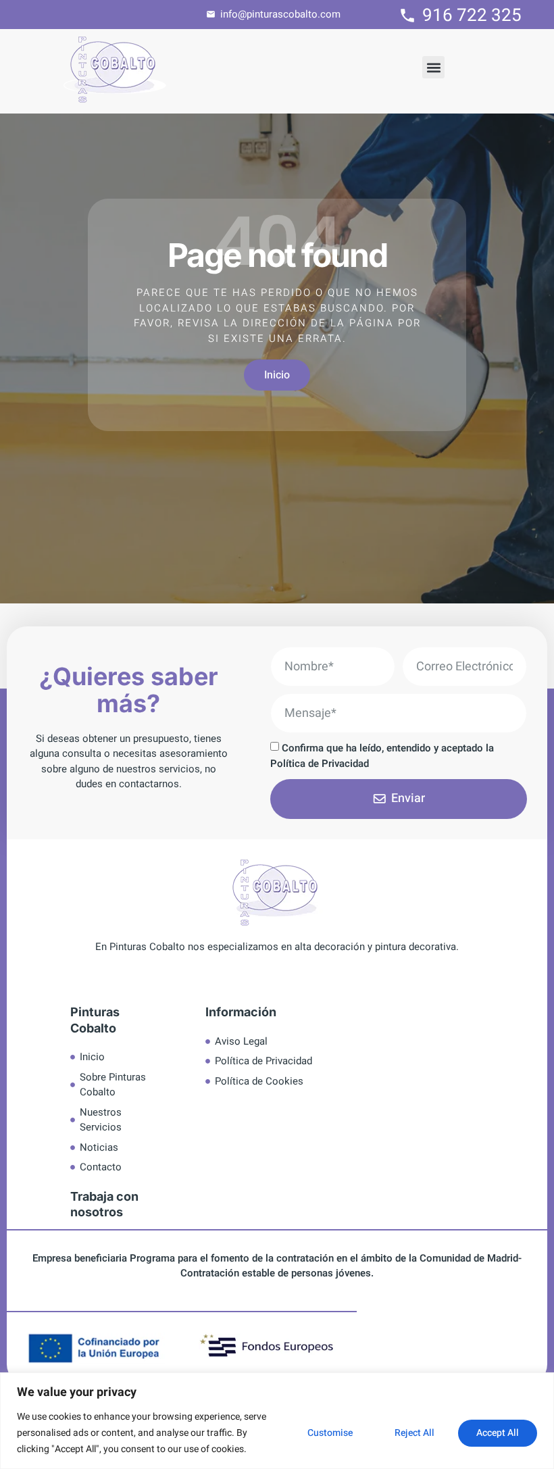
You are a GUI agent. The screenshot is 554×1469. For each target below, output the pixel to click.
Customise (330, 1433)
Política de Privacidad (319, 763)
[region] (277, 1420)
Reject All (414, 1433)
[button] (433, 67)
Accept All (497, 1433)
